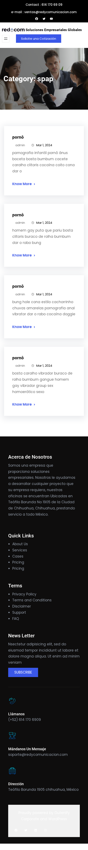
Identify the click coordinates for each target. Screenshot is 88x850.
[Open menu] (5, 38)
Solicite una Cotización (38, 38)
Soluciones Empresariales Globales (54, 30)
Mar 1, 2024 (44, 145)
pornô (18, 137)
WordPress (57, 818)
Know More (22, 183)
